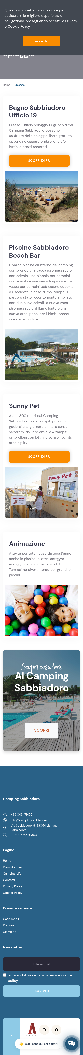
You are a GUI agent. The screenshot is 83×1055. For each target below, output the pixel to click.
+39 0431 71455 (21, 815)
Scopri (41, 730)
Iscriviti (41, 991)
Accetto (41, 41)
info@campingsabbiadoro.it (30, 820)
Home (6, 85)
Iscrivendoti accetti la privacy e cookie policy (40, 978)
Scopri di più (39, 160)
